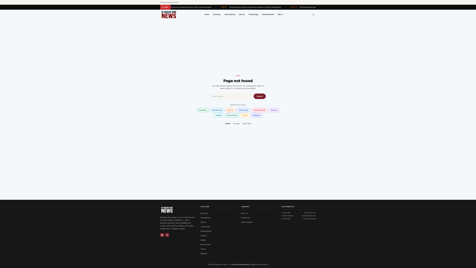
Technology (253, 14)
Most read (247, 123)
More (280, 14)
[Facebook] (162, 235)
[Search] (313, 14)
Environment (232, 115)
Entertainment (268, 14)
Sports (242, 14)
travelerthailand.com (308, 216)
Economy (217, 14)
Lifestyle (256, 115)
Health (218, 115)
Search (260, 96)
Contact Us (245, 218)
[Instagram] (167, 235)
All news (236, 123)
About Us (244, 213)
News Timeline (247, 222)
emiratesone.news (309, 219)
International (229, 14)
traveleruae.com (310, 213)
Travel (245, 115)
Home (206, 14)
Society (274, 110)
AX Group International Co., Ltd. (243, 265)
